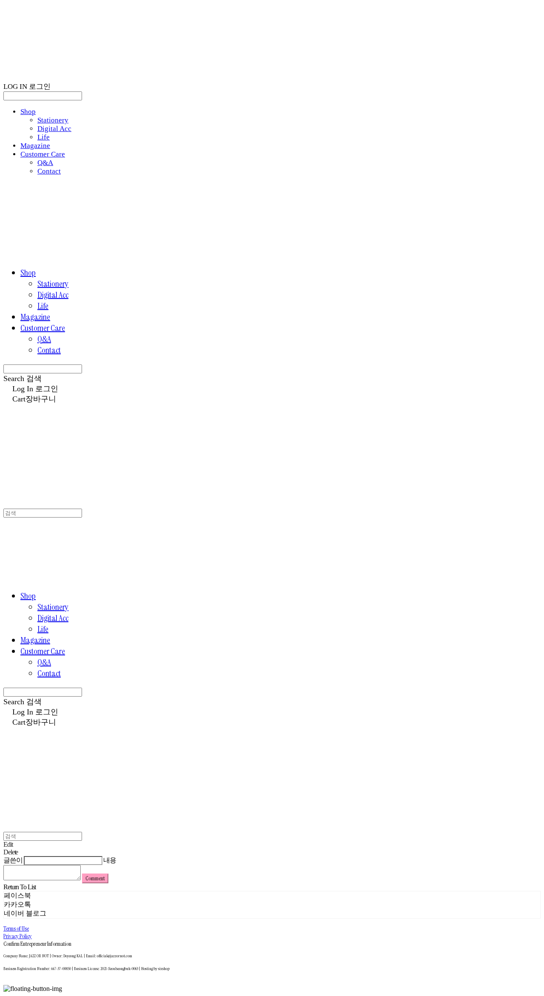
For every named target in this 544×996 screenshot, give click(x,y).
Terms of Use (16, 928)
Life (43, 137)
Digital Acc (54, 129)
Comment (95, 878)
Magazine (35, 146)
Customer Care (42, 154)
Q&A (45, 163)
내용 (109, 860)
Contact (49, 171)
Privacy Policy (17, 936)
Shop (28, 112)
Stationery (52, 120)
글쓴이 (13, 860)
